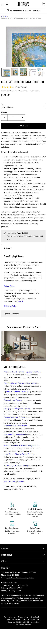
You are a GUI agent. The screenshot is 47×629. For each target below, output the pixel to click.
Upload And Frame (11, 313)
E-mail (20, 301)
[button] (6, 72)
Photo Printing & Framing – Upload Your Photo (22, 372)
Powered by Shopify (23, 625)
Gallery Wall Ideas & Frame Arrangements (21, 445)
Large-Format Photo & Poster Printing (19, 454)
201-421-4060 (10, 481)
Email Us (20, 481)
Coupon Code (36, 619)
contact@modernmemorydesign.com (20, 578)
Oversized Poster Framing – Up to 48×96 (20, 383)
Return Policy (9, 286)
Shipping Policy (10, 306)
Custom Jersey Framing (13, 400)
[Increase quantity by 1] (22, 117)
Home (3, 16)
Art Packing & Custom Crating (16, 465)
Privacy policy (23, 617)
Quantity (4, 112)
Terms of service (10, 617)
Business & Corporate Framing (16, 434)
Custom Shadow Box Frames (15, 425)
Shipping (7, 248)
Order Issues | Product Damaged (17, 619)
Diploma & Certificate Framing (16, 391)
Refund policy (35, 617)
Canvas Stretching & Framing (15, 417)
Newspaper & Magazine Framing (17, 409)
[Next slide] (44, 72)
